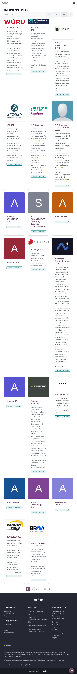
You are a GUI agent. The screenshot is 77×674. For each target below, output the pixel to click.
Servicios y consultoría (14, 74)
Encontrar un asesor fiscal (37, 625)
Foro (5, 616)
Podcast (55, 624)
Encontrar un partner (35, 629)
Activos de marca (58, 613)
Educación (31, 622)
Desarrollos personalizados (37, 619)
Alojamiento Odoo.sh (35, 611)
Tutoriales (7, 611)
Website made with (36, 671)
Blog (53, 627)
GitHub (6, 628)
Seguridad (55, 637)
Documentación (9, 613)
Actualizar (31, 617)
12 (45, 589)
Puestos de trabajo (58, 618)
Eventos (55, 622)
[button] (74, 3)
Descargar (7, 624)
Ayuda (30, 615)
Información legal (58, 633)
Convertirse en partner (36, 631)
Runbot (6, 630)
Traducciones (9, 632)
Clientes (55, 629)
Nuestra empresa (58, 611)
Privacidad (56, 635)
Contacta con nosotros (60, 616)
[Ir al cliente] (14, 21)
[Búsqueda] (49, 14)
